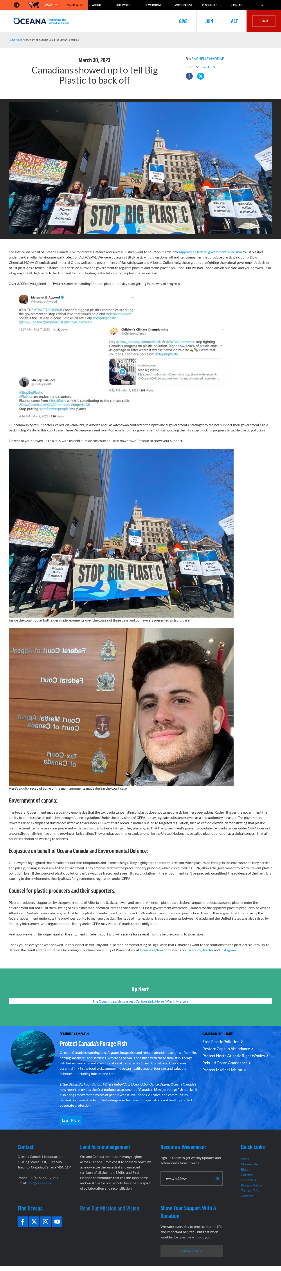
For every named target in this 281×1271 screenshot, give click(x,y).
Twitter (207, 950)
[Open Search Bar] (262, 5)
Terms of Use (250, 1190)
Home (12, 40)
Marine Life (249, 1164)
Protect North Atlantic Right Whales (233, 1055)
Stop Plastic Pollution (221, 1041)
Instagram (228, 950)
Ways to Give (184, 5)
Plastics (207, 67)
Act (234, 21)
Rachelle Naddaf (207, 58)
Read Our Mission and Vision (109, 1208)
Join (209, 21)
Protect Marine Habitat (222, 1069)
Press (245, 1159)
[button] (189, 76)
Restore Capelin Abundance (226, 1048)
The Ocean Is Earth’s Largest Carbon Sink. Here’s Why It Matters (140, 1001)
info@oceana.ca (39, 1183)
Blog (19, 40)
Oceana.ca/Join (151, 950)
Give (183, 21)
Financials (248, 1180)
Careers (247, 1174)
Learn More (70, 1120)
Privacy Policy (251, 1185)
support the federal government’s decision (210, 252)
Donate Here (192, 1251)
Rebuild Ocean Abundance (224, 1062)
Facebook (193, 950)
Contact (237, 5)
